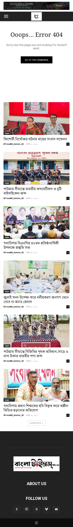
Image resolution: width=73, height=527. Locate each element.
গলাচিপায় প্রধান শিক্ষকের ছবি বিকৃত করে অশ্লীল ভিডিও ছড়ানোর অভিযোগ (36, 408)
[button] (6, 16)
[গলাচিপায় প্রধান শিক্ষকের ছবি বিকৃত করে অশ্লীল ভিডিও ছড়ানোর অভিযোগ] (36, 385)
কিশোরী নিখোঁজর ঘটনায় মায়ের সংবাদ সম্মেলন (35, 139)
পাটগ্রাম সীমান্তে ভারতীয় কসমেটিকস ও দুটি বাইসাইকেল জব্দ (32, 191)
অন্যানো (7, 133)
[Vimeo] (46, 509)
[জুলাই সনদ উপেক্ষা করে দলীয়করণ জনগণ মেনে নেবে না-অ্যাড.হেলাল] (36, 276)
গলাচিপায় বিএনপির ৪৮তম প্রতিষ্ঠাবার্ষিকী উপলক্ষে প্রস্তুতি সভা (31, 245)
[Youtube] (56, 509)
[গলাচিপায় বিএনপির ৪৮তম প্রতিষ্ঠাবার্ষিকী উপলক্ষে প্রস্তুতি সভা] (36, 222)
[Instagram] (26, 509)
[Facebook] (16, 509)
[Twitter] (36, 509)
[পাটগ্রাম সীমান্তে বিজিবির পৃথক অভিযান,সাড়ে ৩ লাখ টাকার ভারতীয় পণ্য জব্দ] (36, 331)
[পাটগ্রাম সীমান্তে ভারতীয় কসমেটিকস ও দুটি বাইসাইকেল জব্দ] (36, 168)
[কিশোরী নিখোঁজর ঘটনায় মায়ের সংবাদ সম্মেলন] (36, 118)
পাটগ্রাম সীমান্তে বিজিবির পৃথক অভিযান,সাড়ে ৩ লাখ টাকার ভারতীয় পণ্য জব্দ (36, 354)
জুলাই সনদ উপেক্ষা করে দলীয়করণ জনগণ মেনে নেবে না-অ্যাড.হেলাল (36, 300)
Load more (35, 422)
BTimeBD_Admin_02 (14, 144)
